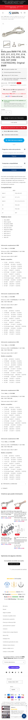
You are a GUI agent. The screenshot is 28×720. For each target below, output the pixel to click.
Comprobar (14, 170)
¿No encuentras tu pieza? (9, 625)
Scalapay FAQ (6, 638)
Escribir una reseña (14, 564)
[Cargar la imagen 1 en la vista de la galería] (7, 44)
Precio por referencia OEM (9, 622)
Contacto (5, 628)
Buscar (4, 609)
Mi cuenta (5, 606)
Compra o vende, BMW (8, 651)
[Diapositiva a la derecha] (26, 44)
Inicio (2, 16)
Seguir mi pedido (7, 612)
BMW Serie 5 (7, 16)
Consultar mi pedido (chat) (9, 615)
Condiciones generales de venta (10, 641)
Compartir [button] (5, 488)
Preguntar (14, 156)
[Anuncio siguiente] (25, 7)
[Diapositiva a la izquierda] (1, 44)
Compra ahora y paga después (10, 632)
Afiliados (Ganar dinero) (9, 645)
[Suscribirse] (23, 662)
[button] (2, 12)
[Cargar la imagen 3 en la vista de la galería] (21, 44)
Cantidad (3, 109)
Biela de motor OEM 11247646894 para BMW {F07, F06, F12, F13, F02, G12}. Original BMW (6, 539)
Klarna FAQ (5, 635)
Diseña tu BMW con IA (8, 648)
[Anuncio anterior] (2, 7)
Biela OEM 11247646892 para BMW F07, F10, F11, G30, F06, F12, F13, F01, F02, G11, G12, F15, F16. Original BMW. (7, 513)
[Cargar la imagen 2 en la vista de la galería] (14, 44)
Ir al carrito (14, 122)
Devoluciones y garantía (9, 619)
